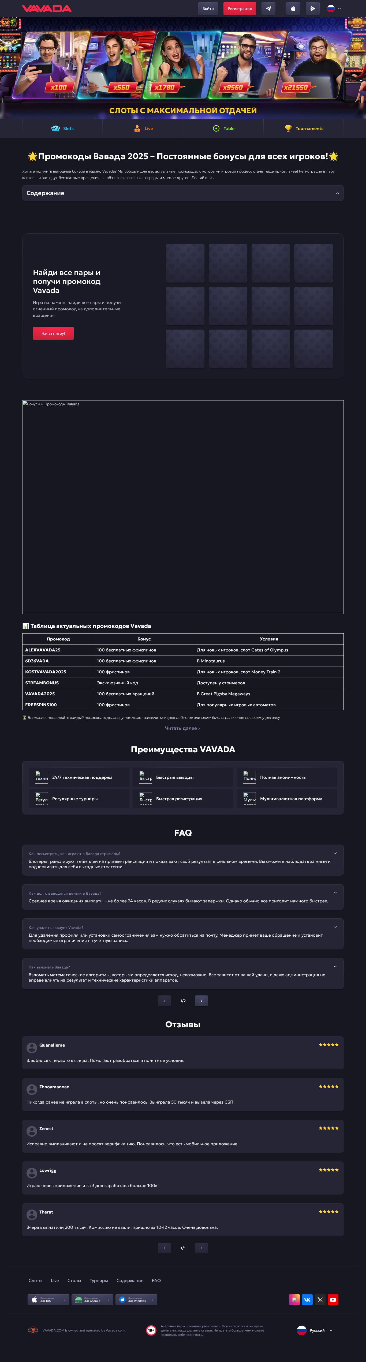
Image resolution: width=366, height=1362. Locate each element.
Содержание (130, 1280)
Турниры (99, 1280)
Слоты (35, 1280)
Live (55, 1280)
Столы (74, 1280)
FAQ (156, 1280)
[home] (47, 8)
